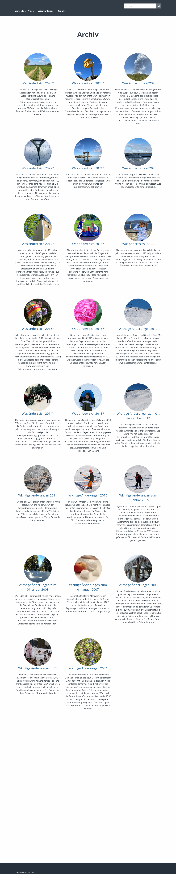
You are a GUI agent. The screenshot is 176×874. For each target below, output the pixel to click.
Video (31, 11)
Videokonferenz (45, 11)
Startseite (19, 11)
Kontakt (61, 11)
